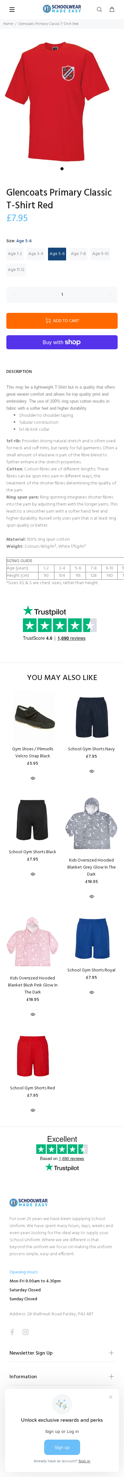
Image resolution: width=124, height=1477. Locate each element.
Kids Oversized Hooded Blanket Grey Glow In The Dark (91, 867)
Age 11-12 (16, 270)
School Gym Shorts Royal (91, 970)
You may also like (62, 678)
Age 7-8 (78, 254)
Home (8, 24)
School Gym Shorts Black (32, 852)
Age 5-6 (57, 254)
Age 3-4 (35, 254)
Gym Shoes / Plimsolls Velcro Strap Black (32, 753)
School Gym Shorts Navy (91, 749)
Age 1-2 (15, 254)
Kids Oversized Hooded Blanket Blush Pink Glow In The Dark (33, 985)
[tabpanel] (62, 101)
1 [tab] (62, 168)
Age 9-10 (100, 254)
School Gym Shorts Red (32, 1088)
